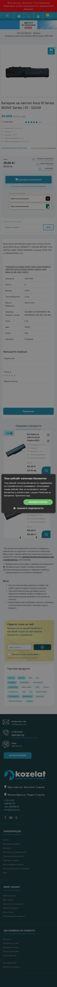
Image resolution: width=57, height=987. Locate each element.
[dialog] (28, 493)
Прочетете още (22, 495)
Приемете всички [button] (38, 502)
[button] (29, 508)
